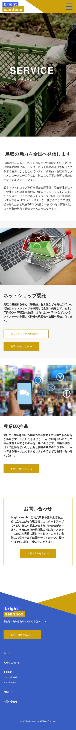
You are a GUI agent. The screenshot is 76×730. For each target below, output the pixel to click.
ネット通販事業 (10, 682)
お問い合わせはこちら (22, 634)
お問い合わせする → (21, 346)
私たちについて (12, 662)
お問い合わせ (10, 701)
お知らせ (8, 691)
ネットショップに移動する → (26, 334)
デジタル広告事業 (11, 677)
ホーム (7, 653)
